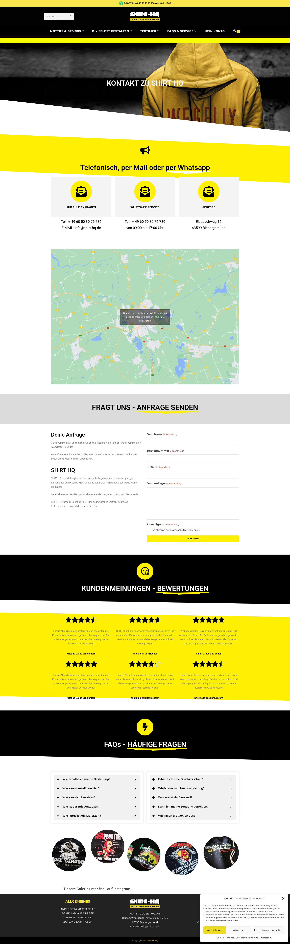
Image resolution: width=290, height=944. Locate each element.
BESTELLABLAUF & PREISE (78, 913)
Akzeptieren (214, 930)
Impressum (266, 937)
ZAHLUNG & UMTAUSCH (77, 921)
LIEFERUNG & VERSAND (78, 917)
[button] (283, 898)
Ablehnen (239, 930)
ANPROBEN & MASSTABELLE (78, 909)
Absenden (193, 538)
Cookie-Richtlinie (225, 937)
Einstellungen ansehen (268, 930)
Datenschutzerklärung (247, 937)
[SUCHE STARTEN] (71, 16)
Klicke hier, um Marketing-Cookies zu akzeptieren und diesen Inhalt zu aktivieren (145, 316)
